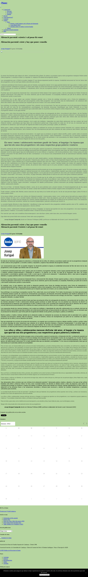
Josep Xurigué (5, 49)
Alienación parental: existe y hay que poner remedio (24, 42)
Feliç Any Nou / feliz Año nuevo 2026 (13, 521)
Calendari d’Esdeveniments (10, 29)
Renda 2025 (6, 519)
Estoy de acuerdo (44, 574)
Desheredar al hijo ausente (10, 518)
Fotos (8, 22)
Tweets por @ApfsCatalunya (8, 511)
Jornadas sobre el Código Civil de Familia (21, 26)
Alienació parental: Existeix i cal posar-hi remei (22, 227)
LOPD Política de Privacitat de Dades (10, 550)
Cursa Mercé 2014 (15, 25)
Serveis (5, 16)
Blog (4, 31)
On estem (9, 12)
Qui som (9, 11)
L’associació (6, 9)
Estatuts (9, 14)
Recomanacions (7, 560)
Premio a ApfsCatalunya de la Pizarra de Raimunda (24, 23)
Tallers (5, 562)
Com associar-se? (8, 17)
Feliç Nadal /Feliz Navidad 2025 (12, 522)
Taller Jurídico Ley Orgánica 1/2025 (13, 524)
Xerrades (5, 563)
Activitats (6, 557)
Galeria (5, 20)
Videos (9, 28)
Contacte (5, 19)
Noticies (5, 559)
